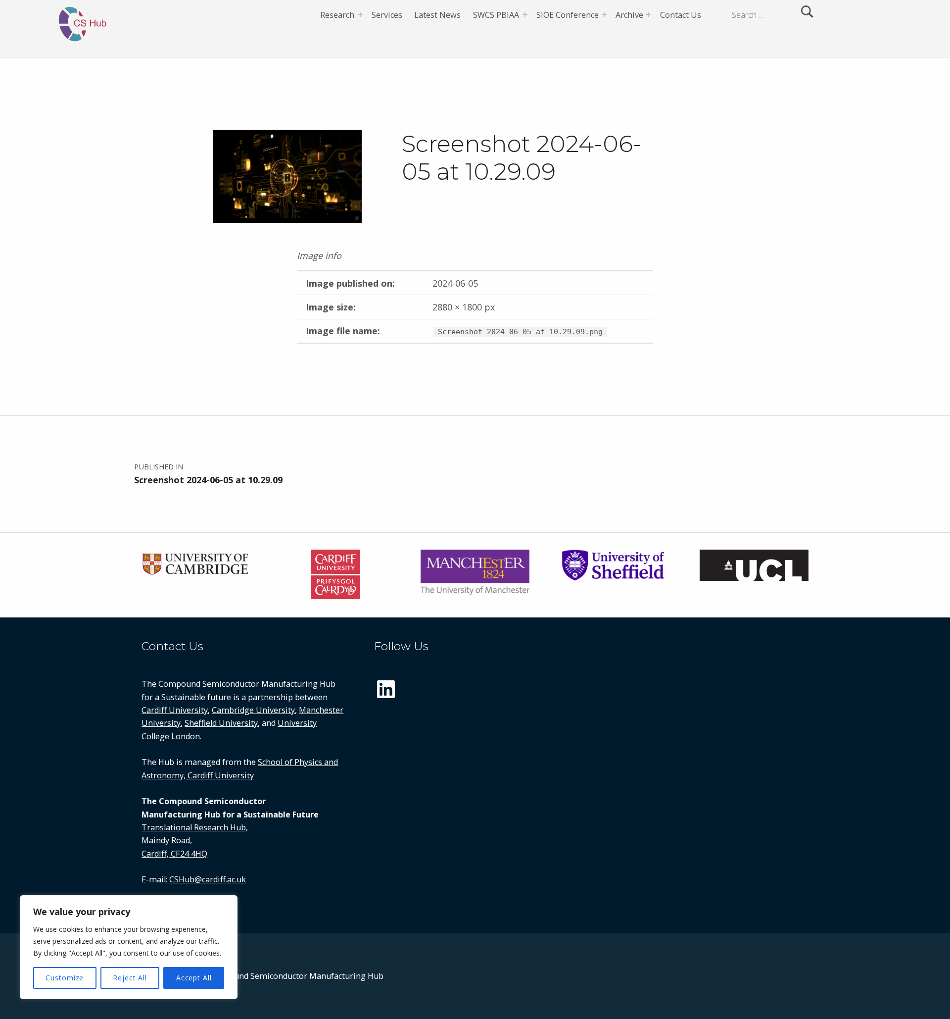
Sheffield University (221, 722)
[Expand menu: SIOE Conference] (604, 14)
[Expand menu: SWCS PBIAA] (524, 14)
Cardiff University (175, 710)
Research (337, 14)
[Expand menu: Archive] (648, 14)
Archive (629, 14)
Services (387, 14)
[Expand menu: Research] (360, 14)
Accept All (194, 977)
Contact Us (680, 14)
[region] (129, 947)
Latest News (437, 14)
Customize (65, 977)
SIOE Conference (567, 14)
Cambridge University (253, 710)
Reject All (130, 977)
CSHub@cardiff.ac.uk (207, 879)
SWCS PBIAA (496, 14)
